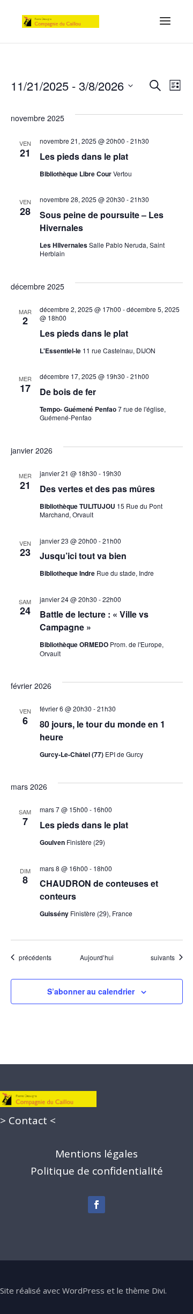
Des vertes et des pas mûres (97, 488)
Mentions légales (96, 1154)
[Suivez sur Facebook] (96, 1204)
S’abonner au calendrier (91, 991)
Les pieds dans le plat (84, 156)
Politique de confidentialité (97, 1171)
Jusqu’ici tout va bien (83, 556)
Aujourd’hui (97, 957)
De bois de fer (68, 391)
